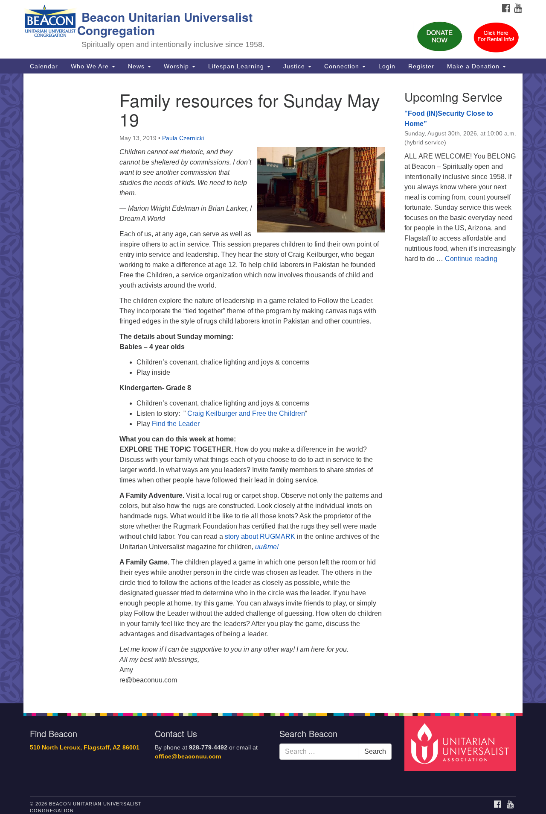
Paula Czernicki (183, 138)
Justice (295, 66)
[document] (273, 388)
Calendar (44, 66)
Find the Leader (176, 423)
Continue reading (471, 258)
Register (421, 66)
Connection (342, 66)
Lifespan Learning (237, 66)
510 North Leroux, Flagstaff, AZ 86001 (84, 747)
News (137, 66)
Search (375, 751)
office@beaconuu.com (188, 756)
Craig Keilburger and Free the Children (246, 413)
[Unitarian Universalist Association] (461, 743)
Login (386, 66)
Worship (177, 66)
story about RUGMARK (260, 536)
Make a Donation (474, 66)
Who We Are (91, 66)
